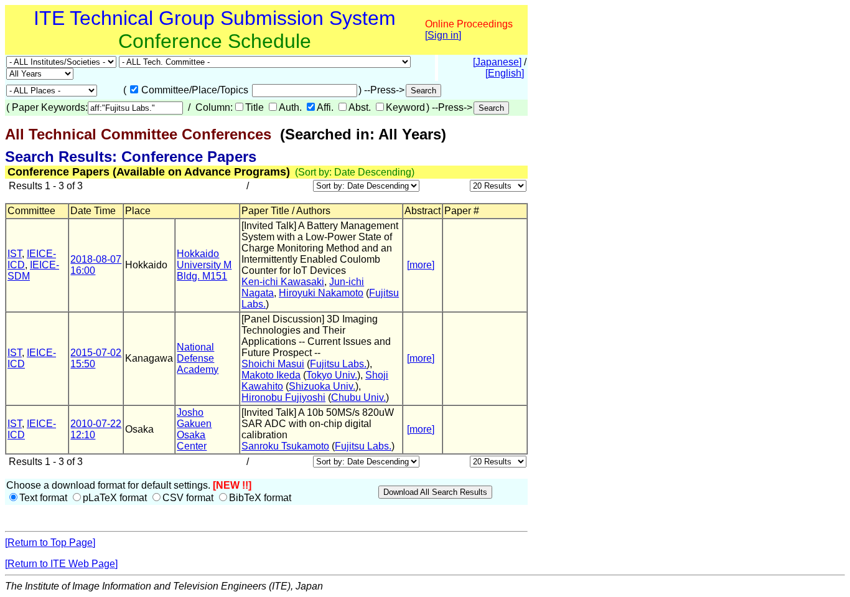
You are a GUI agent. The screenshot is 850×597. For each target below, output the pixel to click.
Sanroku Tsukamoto (285, 446)
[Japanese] (497, 62)
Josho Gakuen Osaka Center (194, 429)
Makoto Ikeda (271, 375)
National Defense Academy (197, 358)
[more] (420, 265)
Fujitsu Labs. (338, 364)
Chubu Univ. (358, 397)
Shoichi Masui (272, 364)
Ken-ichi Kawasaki (282, 281)
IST (14, 253)
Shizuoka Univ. (322, 386)
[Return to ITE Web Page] (61, 563)
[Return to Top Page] (50, 542)
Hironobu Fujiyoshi (283, 397)
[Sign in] (443, 35)
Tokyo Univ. (331, 375)
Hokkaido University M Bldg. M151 (204, 264)
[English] (504, 73)
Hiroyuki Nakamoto (321, 293)
